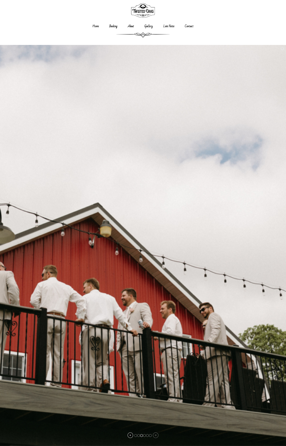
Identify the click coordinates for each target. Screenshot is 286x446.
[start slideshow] (130, 435)
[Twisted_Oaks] (143, 10)
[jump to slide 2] (138, 435)
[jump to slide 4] (144, 435)
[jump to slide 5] (147, 435)
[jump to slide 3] (141, 435)
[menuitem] (95, 26)
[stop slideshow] (155, 435)
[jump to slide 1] (135, 435)
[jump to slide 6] (150, 435)
